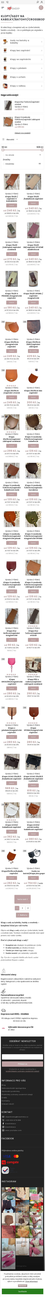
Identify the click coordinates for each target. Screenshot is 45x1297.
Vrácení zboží (8, 1104)
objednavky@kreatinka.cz (16, 1117)
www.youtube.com (13, 1130)
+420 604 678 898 (13, 1120)
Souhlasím (22, 1291)
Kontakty (6, 1101)
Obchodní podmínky (11, 1091)
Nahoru (23, 915)
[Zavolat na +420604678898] (8, 2)
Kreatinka (23, 164)
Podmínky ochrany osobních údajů (17, 1094)
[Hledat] (37, 2)
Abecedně (10, 139)
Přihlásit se (22, 1064)
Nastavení (22, 1286)
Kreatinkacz (10, 1124)
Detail (11, 205)
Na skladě (23, 155)
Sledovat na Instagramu (16, 1266)
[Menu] (3, 7)
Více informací (31, 1281)
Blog (4, 1085)
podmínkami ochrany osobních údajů (22, 1071)
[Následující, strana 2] (22, 908)
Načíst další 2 (22, 899)
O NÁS (4, 1098)
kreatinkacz (10, 1127)
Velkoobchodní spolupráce (14, 1088)
